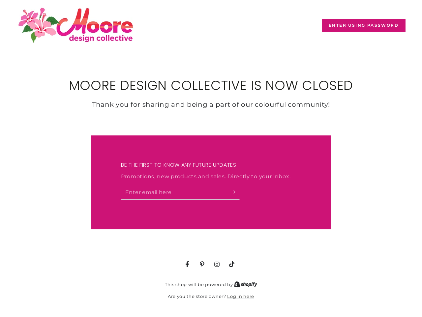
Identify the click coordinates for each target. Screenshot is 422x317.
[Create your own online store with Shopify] (245, 284)
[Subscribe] (235, 192)
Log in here (240, 296)
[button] (364, 25)
